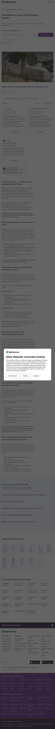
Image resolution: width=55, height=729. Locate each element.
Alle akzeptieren (13, 376)
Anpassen (36, 376)
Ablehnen (25, 376)
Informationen (24, 367)
